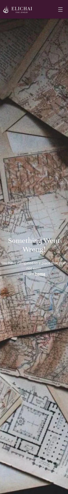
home (40, 273)
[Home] (18, 9)
